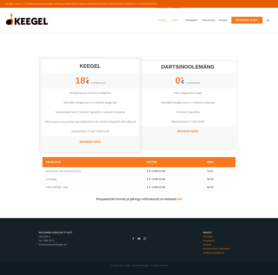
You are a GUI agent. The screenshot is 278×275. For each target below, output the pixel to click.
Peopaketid (209, 240)
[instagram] (145, 238)
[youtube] (139, 238)
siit (179, 199)
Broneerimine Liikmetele (216, 248)
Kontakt (207, 244)
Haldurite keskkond (213, 252)
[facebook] (133, 238)
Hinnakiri (208, 236)
